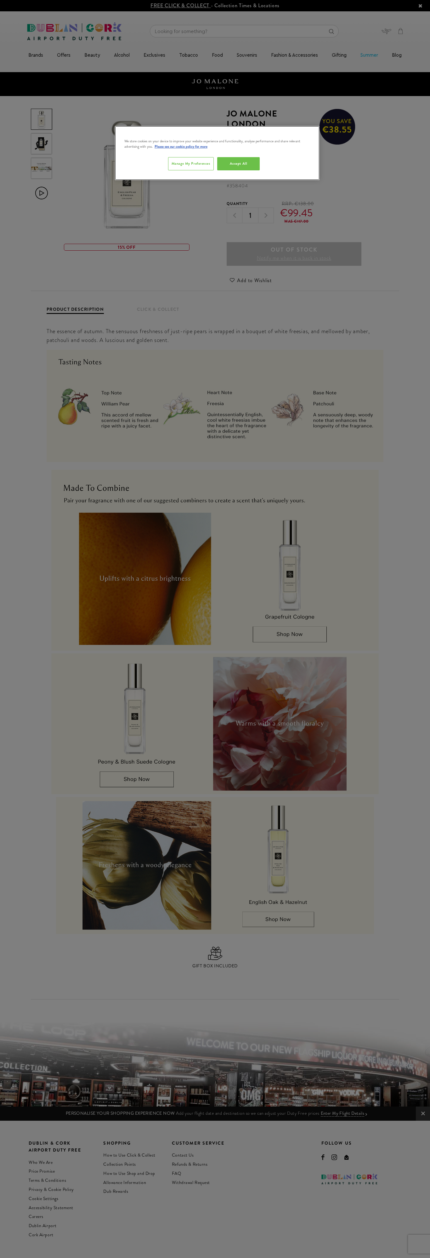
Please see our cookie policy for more (181, 146)
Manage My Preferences (191, 163)
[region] (217, 153)
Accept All (238, 163)
